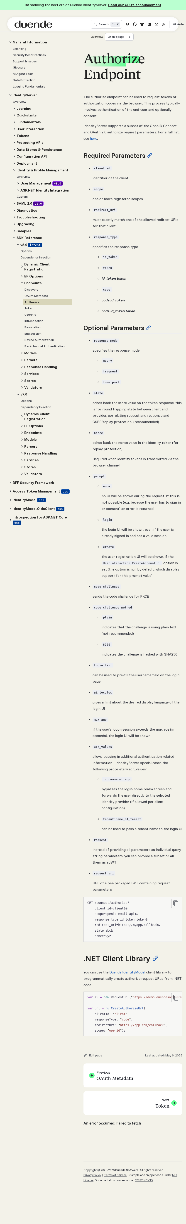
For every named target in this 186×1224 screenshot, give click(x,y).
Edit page (95, 1055)
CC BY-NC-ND (144, 1180)
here (93, 138)
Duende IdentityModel (127, 972)
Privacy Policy (92, 1175)
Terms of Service (115, 1175)
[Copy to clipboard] (175, 903)
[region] (132, 1014)
